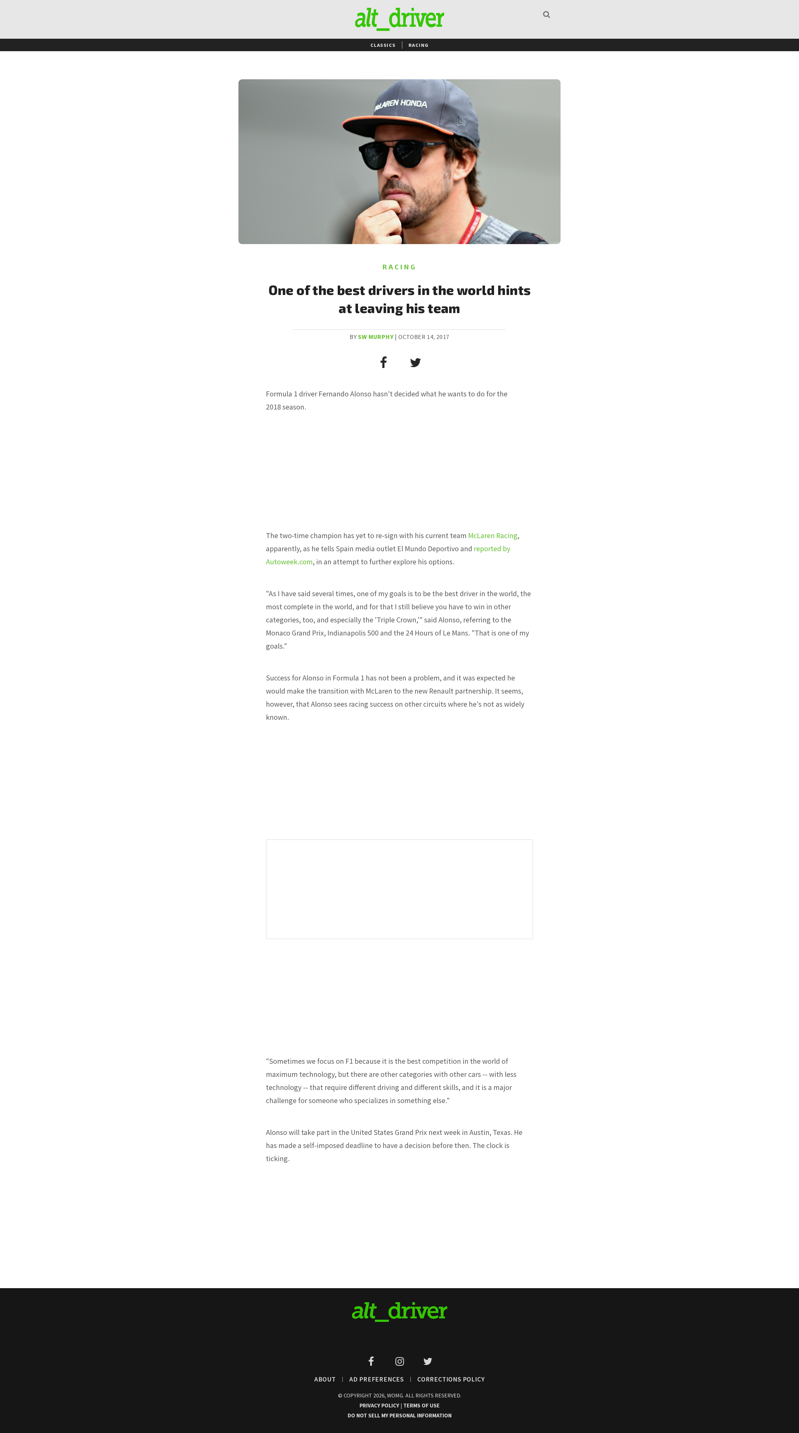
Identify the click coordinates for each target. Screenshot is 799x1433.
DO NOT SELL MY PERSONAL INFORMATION (400, 1415)
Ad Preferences (376, 1379)
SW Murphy (376, 337)
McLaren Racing (492, 535)
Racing (419, 45)
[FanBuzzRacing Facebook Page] (372, 1361)
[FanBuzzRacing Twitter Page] (427, 1361)
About (325, 1379)
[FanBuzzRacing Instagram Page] (400, 1361)
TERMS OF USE (421, 1405)
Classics (383, 45)
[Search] (546, 14)
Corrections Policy (451, 1379)
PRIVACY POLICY (380, 1405)
